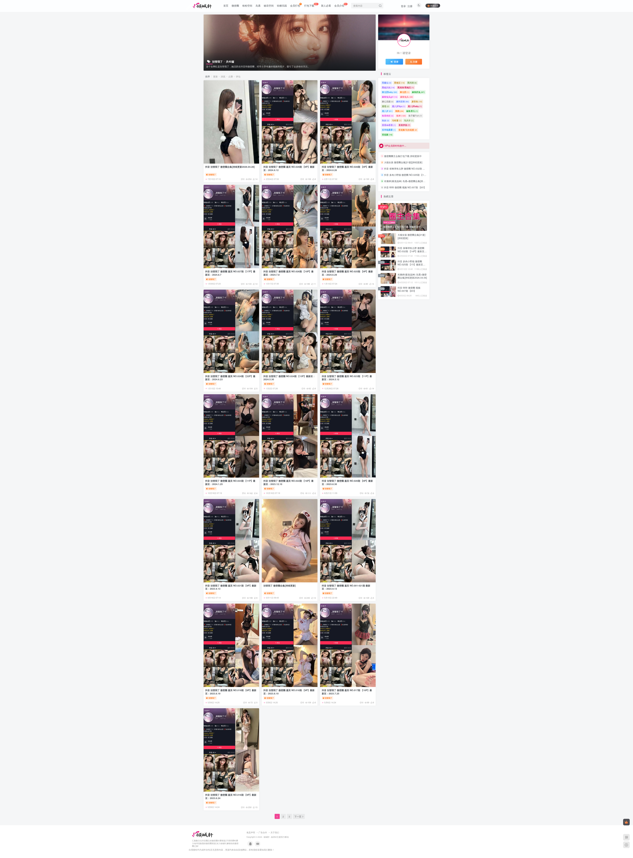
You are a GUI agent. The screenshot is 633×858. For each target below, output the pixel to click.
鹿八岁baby (415, 106)
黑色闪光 (388, 87)
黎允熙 (404, 92)
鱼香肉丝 (387, 115)
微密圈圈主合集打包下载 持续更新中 (403, 156)
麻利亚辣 (402, 101)
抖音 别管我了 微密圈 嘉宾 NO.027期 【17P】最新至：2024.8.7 (230, 273)
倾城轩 (267, 837)
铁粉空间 (247, 5)
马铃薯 (396, 120)
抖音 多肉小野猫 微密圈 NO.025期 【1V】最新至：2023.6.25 (415, 174)
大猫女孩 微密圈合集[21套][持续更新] (403, 162)
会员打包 (295, 5)
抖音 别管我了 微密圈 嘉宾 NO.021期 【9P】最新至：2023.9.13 (230, 587)
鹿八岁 (387, 111)
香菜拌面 (404, 125)
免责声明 (250, 832)
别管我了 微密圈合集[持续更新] (279, 585)
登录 (403, 6)
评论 (238, 76)
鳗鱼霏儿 (412, 111)
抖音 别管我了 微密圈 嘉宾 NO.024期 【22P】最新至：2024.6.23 (230, 377)
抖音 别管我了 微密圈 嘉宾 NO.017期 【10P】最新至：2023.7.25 (347, 691)
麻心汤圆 (387, 101)
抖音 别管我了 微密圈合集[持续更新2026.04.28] (230, 166)
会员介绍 (340, 5)
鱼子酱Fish (415, 115)
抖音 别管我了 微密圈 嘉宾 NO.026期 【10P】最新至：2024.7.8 (288, 273)
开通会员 (434, 5)
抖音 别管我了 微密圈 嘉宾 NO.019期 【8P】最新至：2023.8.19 (230, 691)
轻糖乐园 (282, 5)
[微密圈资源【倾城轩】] (202, 833)
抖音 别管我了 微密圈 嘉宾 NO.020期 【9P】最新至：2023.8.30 (347, 482)
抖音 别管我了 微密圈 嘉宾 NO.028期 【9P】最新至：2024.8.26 (347, 168)
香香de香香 (389, 125)
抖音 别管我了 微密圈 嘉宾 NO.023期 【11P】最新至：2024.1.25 (230, 482)
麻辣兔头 (406, 96)
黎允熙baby (389, 92)
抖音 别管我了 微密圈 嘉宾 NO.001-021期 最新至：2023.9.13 (346, 587)
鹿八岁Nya (398, 106)
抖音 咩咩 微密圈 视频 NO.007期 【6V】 (405, 187)
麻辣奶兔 (418, 92)
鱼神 (401, 115)
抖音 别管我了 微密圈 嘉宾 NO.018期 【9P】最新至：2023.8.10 (289, 691)
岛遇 (258, 5)
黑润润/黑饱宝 (405, 87)
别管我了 (212, 174)
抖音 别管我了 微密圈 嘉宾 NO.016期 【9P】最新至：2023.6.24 (230, 796)
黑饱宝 (399, 82)
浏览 (223, 76)
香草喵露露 (389, 129)
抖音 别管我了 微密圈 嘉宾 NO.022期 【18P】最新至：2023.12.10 (288, 482)
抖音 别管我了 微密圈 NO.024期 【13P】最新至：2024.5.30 (289, 377)
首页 (225, 5)
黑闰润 (412, 82)
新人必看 (326, 5)
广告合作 (262, 832)
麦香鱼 (417, 101)
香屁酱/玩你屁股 (407, 129)
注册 (409, 6)
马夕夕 (408, 120)
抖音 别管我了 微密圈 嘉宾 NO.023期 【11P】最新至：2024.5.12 (347, 377)
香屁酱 (387, 134)
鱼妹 (385, 120)
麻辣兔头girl (389, 96)
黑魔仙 (386, 82)
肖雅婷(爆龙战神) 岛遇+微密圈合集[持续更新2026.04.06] (413, 181)
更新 (215, 76)
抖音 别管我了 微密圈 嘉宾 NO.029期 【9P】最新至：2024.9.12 (289, 168)
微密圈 (235, 5)
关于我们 (275, 832)
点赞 (230, 76)
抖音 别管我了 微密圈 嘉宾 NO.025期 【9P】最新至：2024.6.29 (347, 273)
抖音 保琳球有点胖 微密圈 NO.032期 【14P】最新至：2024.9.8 (417, 168)
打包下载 (311, 5)
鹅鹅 (399, 111)
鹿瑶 (385, 106)
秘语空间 (269, 5)
